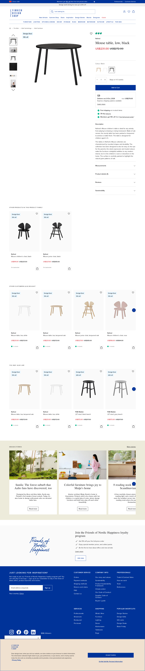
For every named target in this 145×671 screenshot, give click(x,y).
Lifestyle (109, 22)
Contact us (78, 594)
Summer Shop (54, 18)
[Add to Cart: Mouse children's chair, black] (37, 268)
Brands (89, 18)
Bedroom (81, 22)
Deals (62, 18)
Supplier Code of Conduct (101, 596)
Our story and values (103, 577)
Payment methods (80, 580)
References (121, 587)
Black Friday (121, 626)
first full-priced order (126, 117)
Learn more (79, 552)
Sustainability (100, 580)
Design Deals (122, 623)
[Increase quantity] (105, 79)
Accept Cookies (111, 655)
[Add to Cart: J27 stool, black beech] (101, 426)
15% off (68, 1)
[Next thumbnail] (13, 89)
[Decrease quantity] (97, 79)
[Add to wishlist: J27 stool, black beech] (101, 371)
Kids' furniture (38, 28)
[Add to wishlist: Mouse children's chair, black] (36, 213)
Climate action (100, 589)
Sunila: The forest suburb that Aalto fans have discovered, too (33, 486)
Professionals (79, 613)
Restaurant (78, 620)
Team (119, 584)
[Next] (134, 484)
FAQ (75, 590)
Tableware (99, 630)
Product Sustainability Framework (103, 585)
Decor (59, 22)
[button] (124, 11)
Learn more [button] (101, 104)
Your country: (14, 594)
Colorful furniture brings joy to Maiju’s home (82, 486)
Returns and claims (81, 587)
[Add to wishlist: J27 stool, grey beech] (133, 371)
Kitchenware (99, 626)
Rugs (74, 22)
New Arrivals (43, 18)
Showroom (78, 617)
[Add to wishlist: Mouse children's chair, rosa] (133, 292)
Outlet (104, 18)
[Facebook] (19, 632)
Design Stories (80, 18)
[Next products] (134, 310)
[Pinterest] (26, 632)
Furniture (27, 22)
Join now (80, 558)
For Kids (118, 22)
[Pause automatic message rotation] (94, 1)
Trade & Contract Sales (125, 577)
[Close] (38, 638)
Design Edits (121, 617)
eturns (108, 114)
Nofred (97, 39)
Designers (96, 18)
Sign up (47, 588)
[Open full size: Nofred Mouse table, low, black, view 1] (58, 64)
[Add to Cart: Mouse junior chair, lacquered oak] (101, 347)
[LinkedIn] (33, 632)
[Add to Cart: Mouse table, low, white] (37, 347)
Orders (76, 577)
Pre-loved (77, 623)
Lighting (36, 22)
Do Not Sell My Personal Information (111, 661)
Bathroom (91, 22)
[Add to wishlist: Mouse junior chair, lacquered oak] (101, 292)
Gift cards (120, 620)
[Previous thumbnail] (13, 35)
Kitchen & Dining (48, 22)
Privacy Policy (16, 660)
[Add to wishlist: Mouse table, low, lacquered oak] (69, 292)
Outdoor (100, 22)
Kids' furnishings (26, 28)
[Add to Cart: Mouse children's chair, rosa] (133, 347)
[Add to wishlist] (91, 33)
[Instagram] (11, 632)
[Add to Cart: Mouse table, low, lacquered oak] (69, 347)
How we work (122, 580)
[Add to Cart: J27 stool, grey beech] (133, 426)
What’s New (99, 613)
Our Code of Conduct (103, 592)
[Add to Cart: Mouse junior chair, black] (69, 268)
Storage (67, 22)
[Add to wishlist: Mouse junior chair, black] (69, 213)
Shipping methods (80, 584)
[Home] (10, 28)
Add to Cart (115, 88)
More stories (131, 447)
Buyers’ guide (100, 601)
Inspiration (69, 18)
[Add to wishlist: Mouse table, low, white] (36, 292)
